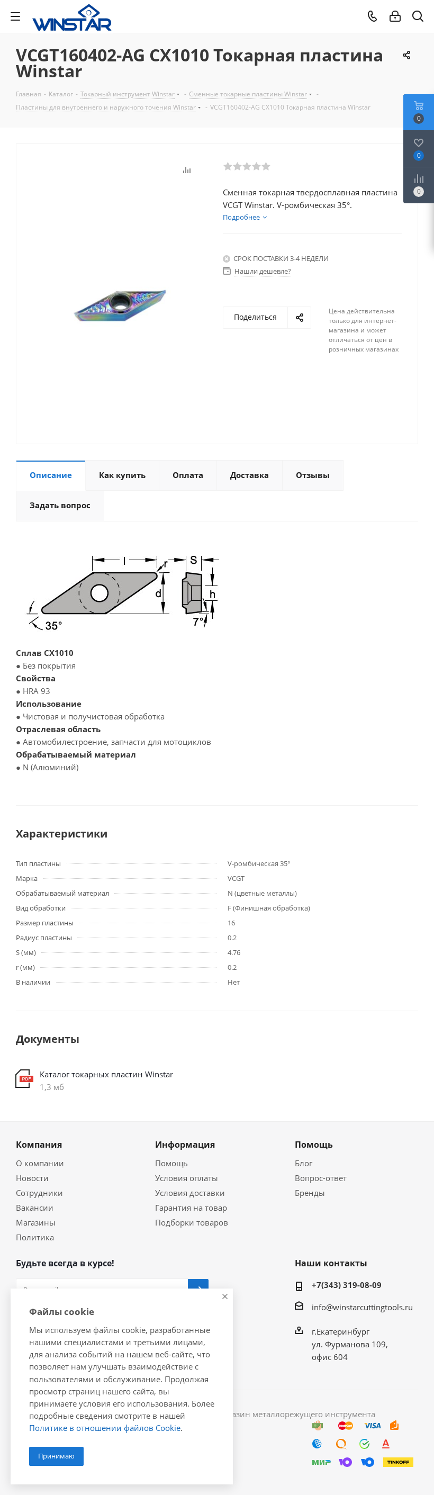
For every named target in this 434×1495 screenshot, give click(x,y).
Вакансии (34, 1207)
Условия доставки (190, 1192)
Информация (185, 1144)
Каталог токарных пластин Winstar (106, 1074)
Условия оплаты (186, 1178)
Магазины (36, 1222)
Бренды (310, 1192)
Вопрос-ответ (321, 1178)
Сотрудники (39, 1192)
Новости (32, 1178)
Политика (35, 1237)
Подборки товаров (191, 1222)
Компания (39, 1144)
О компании (40, 1163)
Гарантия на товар (191, 1207)
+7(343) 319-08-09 (347, 1285)
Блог (303, 1163)
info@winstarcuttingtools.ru (362, 1307)
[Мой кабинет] (395, 16)
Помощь (171, 1163)
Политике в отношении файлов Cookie (104, 1427)
